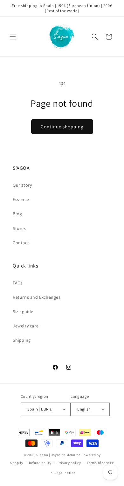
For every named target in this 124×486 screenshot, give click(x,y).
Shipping (22, 340)
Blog (17, 214)
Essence (21, 199)
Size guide (23, 311)
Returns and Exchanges (37, 297)
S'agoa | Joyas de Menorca (58, 455)
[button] (13, 37)
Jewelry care (25, 326)
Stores (19, 228)
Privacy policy (69, 463)
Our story (22, 185)
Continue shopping (62, 127)
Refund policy (40, 463)
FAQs (18, 283)
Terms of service (100, 463)
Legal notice (65, 472)
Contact (21, 243)
